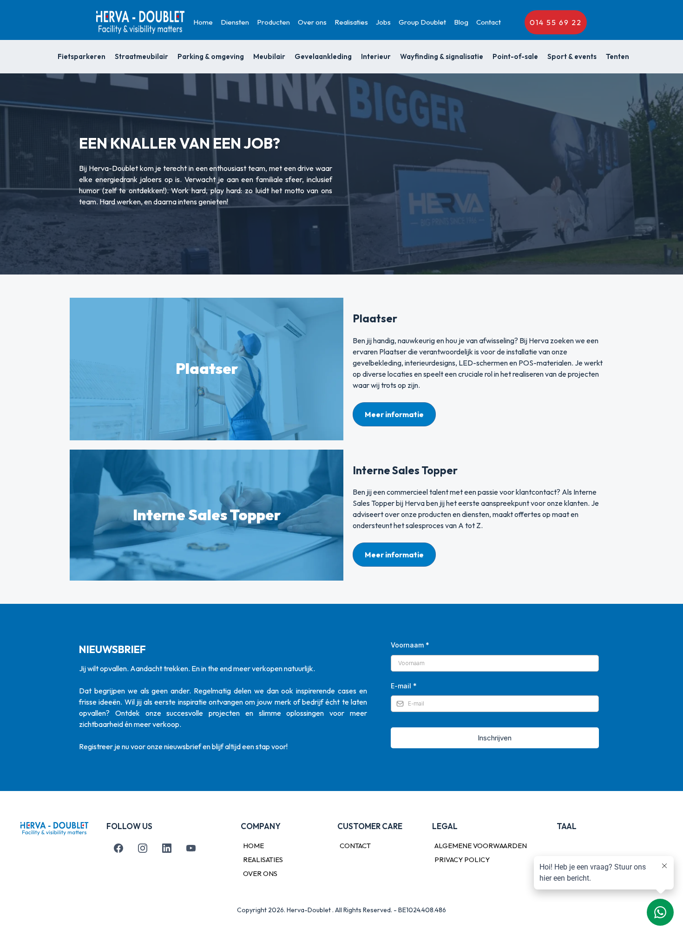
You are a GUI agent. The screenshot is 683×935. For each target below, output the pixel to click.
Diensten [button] (235, 22)
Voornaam (410, 645)
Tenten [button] (617, 56)
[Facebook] (118, 848)
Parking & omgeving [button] (210, 56)
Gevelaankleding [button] (323, 56)
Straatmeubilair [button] (141, 56)
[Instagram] (143, 848)
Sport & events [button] (572, 56)
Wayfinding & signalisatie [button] (441, 56)
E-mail (404, 686)
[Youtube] (191, 848)
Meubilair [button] (269, 56)
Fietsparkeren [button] (81, 56)
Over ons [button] (312, 22)
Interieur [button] (376, 56)
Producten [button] (273, 22)
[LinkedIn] (167, 848)
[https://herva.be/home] (140, 22)
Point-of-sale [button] (515, 56)
